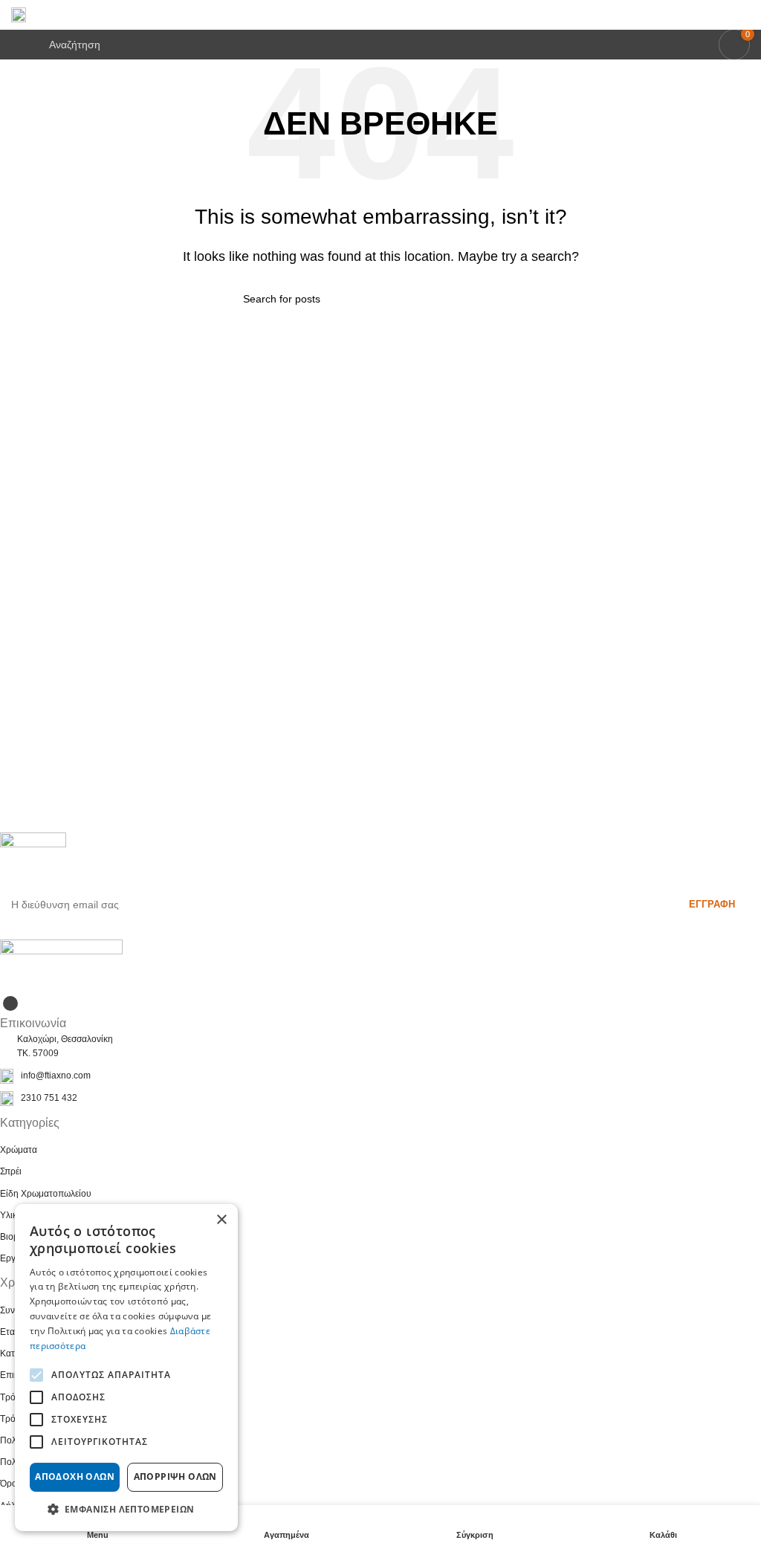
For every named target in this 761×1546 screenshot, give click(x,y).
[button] (126, 1508)
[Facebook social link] (10, 1003)
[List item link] (380, 1076)
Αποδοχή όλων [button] (74, 1476)
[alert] (126, 1367)
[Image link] (61, 965)
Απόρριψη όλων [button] (175, 1476)
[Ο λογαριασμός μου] (744, 15)
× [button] (221, 1220)
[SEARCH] (512, 299)
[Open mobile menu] (17, 44)
